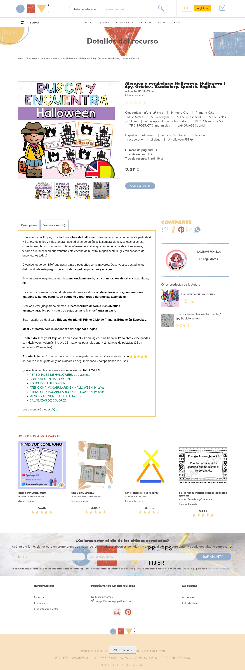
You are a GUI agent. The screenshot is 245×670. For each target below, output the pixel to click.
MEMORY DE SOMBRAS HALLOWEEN (56, 396)
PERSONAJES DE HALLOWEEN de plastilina (59, 374)
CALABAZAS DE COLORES (48, 400)
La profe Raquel (35, 496)
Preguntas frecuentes (46, 608)
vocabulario (135, 139)
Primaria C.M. (205, 112)
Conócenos (41, 603)
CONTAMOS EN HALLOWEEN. (50, 379)
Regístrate (203, 8)
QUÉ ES (103, 22)
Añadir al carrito (140, 185)
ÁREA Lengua (160, 117)
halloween (148, 135)
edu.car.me (140, 496)
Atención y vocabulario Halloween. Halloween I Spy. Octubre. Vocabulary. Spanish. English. (175, 85)
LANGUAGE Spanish (192, 125)
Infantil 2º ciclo (153, 112)
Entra (187, 8)
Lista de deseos (191, 603)
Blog (177, 22)
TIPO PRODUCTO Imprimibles (150, 125)
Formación (123, 22)
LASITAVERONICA (144, 90)
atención (200, 135)
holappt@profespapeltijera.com (114, 601)
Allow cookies (122, 650)
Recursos (145, 22)
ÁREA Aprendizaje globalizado (166, 121)
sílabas (156, 139)
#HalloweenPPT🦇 (180, 139)
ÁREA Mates (135, 117)
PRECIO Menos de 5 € (209, 121)
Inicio (88, 22)
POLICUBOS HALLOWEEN (47, 383)
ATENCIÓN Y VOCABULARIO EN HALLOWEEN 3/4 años (67, 387)
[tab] (29, 225)
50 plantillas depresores (142, 492)
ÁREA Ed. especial (189, 117)
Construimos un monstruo (198, 294)
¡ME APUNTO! (214, 557)
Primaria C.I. (180, 112)
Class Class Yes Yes (91, 496)
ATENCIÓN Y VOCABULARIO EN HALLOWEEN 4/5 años (67, 391)
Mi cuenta (188, 597)
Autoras (162, 22)
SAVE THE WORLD (83, 492)
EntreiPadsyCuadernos (200, 499)
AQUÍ (54, 409)
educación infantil (174, 135)
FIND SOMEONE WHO (32, 492)
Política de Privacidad (218, 568)
